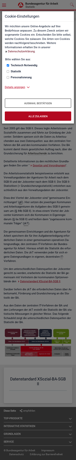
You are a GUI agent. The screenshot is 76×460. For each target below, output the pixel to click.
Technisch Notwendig (24, 65)
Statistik (16, 71)
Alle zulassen (38, 116)
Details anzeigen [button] (15, 87)
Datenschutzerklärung (21, 51)
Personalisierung (21, 77)
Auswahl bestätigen (38, 103)
